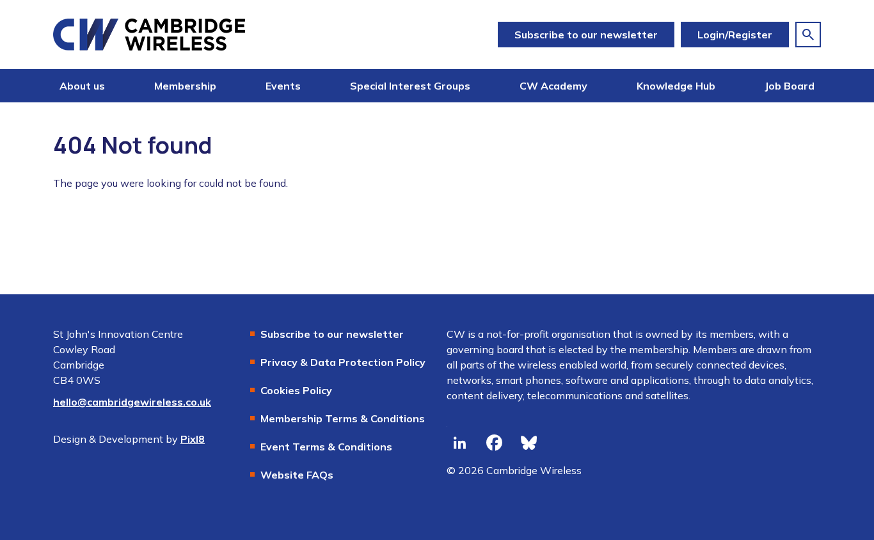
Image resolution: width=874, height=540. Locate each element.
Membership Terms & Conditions (342, 418)
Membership (185, 85)
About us (82, 85)
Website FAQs (296, 474)
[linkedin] (459, 443)
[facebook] (494, 443)
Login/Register (734, 34)
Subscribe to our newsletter (586, 34)
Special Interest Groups (410, 85)
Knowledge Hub (676, 85)
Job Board (789, 85)
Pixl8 (192, 439)
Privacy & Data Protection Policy (342, 362)
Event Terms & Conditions (326, 446)
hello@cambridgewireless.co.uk (132, 401)
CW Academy (553, 85)
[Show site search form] (808, 34)
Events (283, 85)
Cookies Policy (296, 390)
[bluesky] (528, 443)
